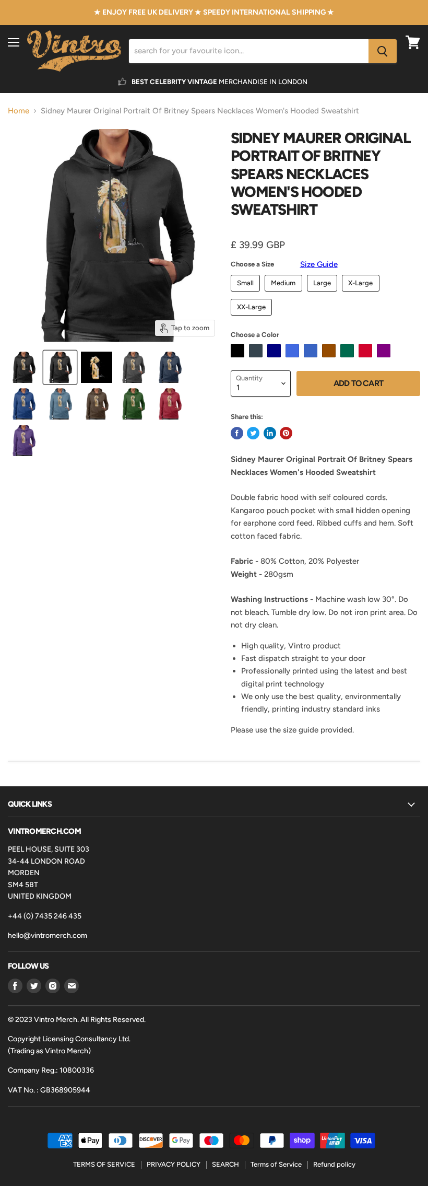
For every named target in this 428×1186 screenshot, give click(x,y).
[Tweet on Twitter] (253, 433)
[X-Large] (362, 294)
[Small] (247, 294)
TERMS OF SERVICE (104, 1164)
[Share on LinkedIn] (270, 433)
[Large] (323, 294)
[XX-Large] (253, 318)
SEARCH (225, 1164)
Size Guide (319, 264)
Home (18, 111)
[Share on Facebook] (237, 433)
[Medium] (285, 294)
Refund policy (334, 1164)
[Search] (382, 51)
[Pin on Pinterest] (286, 433)
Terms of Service (276, 1164)
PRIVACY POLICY (173, 1164)
